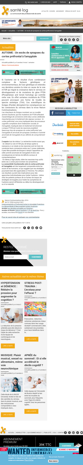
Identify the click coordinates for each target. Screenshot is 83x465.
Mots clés (6, 38)
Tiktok (73, 39)
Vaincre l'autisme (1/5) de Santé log (27, 210)
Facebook (61, 39)
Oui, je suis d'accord (56, 457)
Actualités (45, 11)
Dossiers (52, 11)
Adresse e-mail (9, 253)
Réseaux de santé (70, 11)
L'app (55, 2)
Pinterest (69, 39)
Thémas (63, 2)
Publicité (47, 432)
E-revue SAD (45, 2)
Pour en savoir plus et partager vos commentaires (20, 217)
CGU (54, 432)
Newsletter (21, 432)
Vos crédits (74, 134)
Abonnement (60, 11)
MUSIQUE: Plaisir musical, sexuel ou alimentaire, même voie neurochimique (12, 362)
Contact (61, 432)
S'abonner (36, 257)
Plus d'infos (28, 460)
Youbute (77, 39)
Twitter (65, 39)
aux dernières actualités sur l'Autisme (20, 208)
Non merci (53, 461)
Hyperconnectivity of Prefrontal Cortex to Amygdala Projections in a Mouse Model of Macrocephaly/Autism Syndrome (23, 205)
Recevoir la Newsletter (66, 108)
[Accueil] (6, 11)
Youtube (40, 227)
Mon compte (76, 2)
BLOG (78, 11)
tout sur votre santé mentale (75, 125)
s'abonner (66, 446)
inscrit (20, 212)
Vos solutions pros (74, 143)
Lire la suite (8, 346)
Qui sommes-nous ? (34, 432)
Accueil (4, 31)
